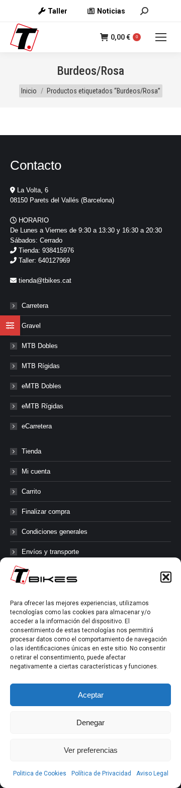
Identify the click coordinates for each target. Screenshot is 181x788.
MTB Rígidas (41, 366)
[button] (166, 577)
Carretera (35, 305)
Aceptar (91, 695)
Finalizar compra (46, 511)
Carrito (31, 491)
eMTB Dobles (41, 386)
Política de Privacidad (101, 773)
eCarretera (37, 426)
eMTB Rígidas (42, 406)
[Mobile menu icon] (161, 37)
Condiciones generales (54, 531)
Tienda (31, 451)
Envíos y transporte (50, 551)
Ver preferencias (91, 750)
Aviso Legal (152, 773)
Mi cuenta (36, 471)
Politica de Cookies (39, 773)
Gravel (31, 325)
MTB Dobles (40, 346)
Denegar (90, 722)
